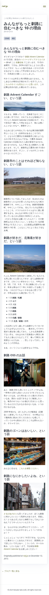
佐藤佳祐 (19, 62)
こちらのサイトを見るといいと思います (21, 84)
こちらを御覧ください (28, 468)
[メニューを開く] (44, 6)
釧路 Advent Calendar (34, 56)
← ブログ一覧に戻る (11, 571)
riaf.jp (5, 6)
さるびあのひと (10, 513)
